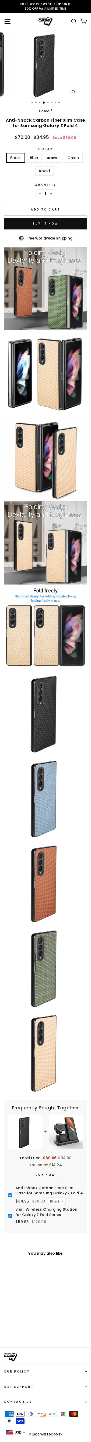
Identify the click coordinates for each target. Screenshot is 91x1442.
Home (44, 111)
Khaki (44, 170)
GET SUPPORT (19, 1387)
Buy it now (45, 223)
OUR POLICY (17, 1371)
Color (45, 149)
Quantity (45, 185)
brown (53, 157)
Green (73, 157)
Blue (34, 157)
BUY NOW (45, 1175)
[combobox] (57, 1201)
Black (15, 157)
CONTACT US (18, 1402)
